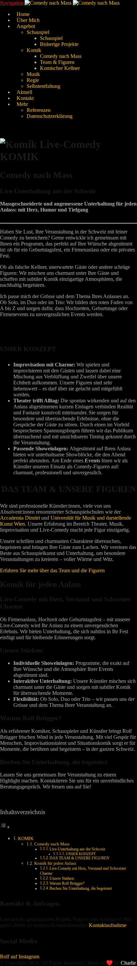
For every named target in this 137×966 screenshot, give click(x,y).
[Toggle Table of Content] (5, 827)
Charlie (128, 963)
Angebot (26, 26)
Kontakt (25, 98)
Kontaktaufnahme (107, 925)
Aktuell (24, 92)
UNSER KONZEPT (81, 854)
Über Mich (28, 20)
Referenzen (39, 110)
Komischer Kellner (60, 68)
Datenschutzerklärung (49, 116)
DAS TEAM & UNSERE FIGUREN (79, 858)
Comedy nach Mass (60, 56)
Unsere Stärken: (62, 878)
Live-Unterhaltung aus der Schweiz (77, 849)
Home (23, 14)
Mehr (22, 104)
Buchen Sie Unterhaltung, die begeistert (81, 888)
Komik (34, 50)
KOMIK (26, 838)
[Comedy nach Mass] (72, 3)
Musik (33, 74)
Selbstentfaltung (43, 86)
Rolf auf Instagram (19, 956)
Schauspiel (38, 32)
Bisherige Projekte (59, 44)
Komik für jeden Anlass (55, 863)
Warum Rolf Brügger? (67, 883)
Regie (33, 80)
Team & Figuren (57, 62)
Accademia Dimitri (20, 518)
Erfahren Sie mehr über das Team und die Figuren (52, 570)
